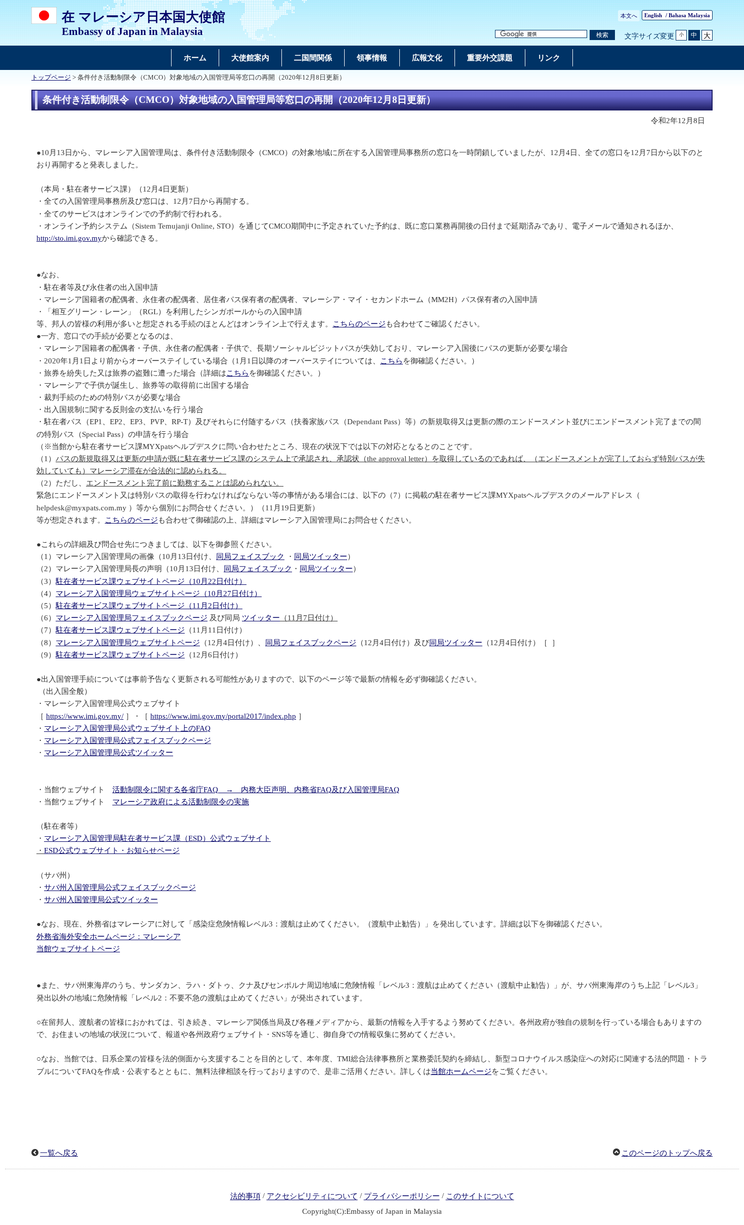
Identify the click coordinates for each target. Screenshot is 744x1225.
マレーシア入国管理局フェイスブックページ (132, 618)
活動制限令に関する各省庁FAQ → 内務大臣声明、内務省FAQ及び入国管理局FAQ (255, 790)
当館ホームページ (461, 1071)
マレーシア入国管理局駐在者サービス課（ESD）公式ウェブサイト (157, 838)
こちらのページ (359, 324)
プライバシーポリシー (402, 1197)
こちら (391, 361)
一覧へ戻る (59, 1153)
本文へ (629, 16)
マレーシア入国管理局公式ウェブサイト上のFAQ (127, 728)
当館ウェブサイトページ (78, 949)
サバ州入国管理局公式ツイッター (101, 900)
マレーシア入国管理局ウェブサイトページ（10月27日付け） (159, 593)
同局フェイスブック (250, 556)
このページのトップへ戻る (667, 1153)
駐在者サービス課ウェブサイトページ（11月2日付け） (149, 606)
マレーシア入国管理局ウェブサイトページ (128, 643)
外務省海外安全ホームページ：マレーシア (108, 937)
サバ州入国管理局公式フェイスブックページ (120, 887)
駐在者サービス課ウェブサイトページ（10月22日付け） (151, 581)
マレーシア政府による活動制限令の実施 (180, 802)
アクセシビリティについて (312, 1197)
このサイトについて (480, 1197)
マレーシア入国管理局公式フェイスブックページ (127, 740)
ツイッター (261, 618)
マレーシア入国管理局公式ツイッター (108, 753)
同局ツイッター (320, 556)
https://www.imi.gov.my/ (84, 716)
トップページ (51, 77)
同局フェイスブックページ (310, 643)
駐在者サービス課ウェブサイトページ (120, 630)
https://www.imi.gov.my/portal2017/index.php (223, 716)
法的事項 (245, 1197)
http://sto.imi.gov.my (69, 238)
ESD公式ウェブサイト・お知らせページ (112, 850)
